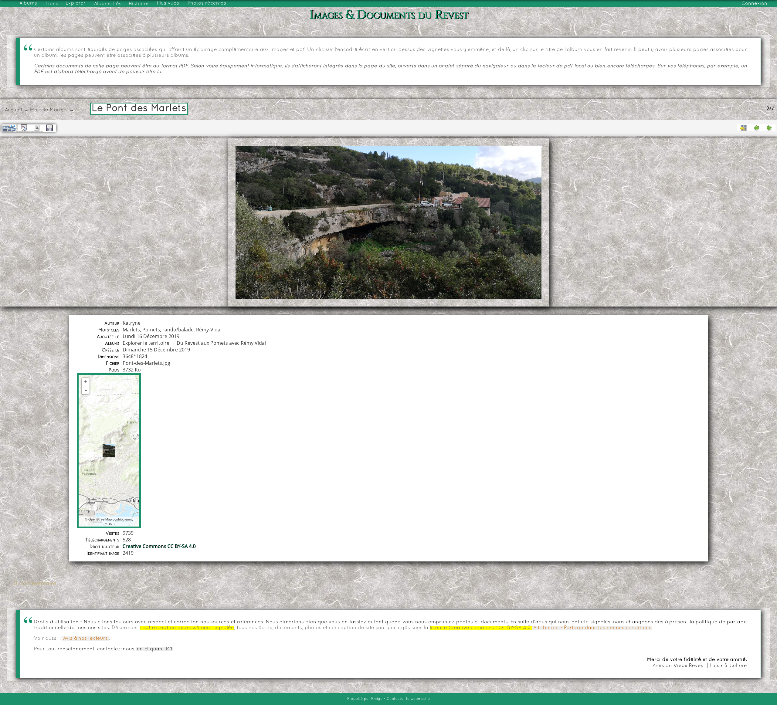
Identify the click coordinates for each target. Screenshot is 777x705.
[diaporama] (24, 127)
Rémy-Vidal (209, 329)
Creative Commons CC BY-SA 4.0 (159, 546)
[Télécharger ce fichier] (49, 128)
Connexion (754, 4)
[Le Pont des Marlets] (109, 450)
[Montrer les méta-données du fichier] (36, 127)
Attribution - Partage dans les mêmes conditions (592, 628)
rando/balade (178, 329)
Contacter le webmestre (408, 698)
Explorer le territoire (146, 343)
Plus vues (168, 3)
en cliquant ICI (154, 649)
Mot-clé (39, 110)
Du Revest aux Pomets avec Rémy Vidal (221, 343)
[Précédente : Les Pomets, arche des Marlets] (756, 127)
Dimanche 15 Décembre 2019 (156, 349)
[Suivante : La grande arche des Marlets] (769, 127)
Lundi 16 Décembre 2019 (151, 336)
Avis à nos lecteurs (85, 638)
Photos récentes (207, 3)
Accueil (13, 110)
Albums (28, 3)
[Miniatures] (743, 127)
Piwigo (377, 698)
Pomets (151, 329)
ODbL (109, 523)
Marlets (59, 110)
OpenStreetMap (100, 519)
